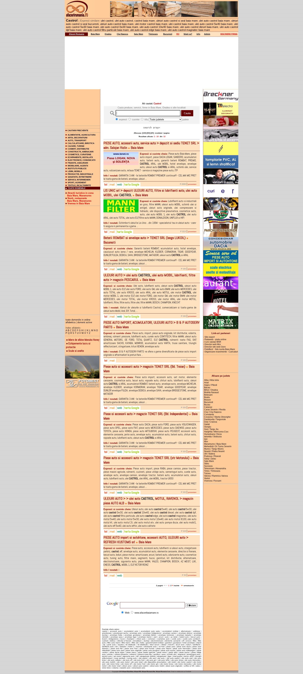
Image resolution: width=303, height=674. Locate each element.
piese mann (131, 652)
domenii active (84, 322)
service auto (107, 656)
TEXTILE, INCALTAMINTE (79, 185)
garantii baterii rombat (154, 643)
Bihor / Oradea (211, 390)
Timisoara (153, 34)
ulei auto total (136, 662)
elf (183, 641)
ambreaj (196, 631)
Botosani (208, 395)
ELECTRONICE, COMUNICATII (81, 160)
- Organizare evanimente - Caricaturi (220, 352)
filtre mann (126, 643)
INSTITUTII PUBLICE (77, 168)
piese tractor (184, 652)
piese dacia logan (117, 652)
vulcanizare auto (138, 668)
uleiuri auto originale (174, 666)
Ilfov (206, 441)
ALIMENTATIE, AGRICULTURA (82, 135)
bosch (104, 639)
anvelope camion (170, 633)
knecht (171, 645)
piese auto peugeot (151, 650)
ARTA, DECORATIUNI (77, 138)
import (198, 643)
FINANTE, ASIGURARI (78, 163)
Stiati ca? (188, 34)
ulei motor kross (166, 664)
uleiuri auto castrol (140, 666)
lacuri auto (180, 645)
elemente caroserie (172, 641)
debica (112, 641)
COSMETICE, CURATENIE (79, 154)
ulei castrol (143, 658)
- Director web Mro (212, 344)
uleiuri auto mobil (157, 666)
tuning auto (132, 658)
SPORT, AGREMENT (77, 182)
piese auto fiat (117, 648)
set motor (117, 656)
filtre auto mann (113, 643)
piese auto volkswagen (186, 650)
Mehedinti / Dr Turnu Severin (217, 446)
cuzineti (105, 641)
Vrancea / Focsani (212, 481)
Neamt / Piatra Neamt (214, 451)
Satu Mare (138, 34)
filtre (194, 641)
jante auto (111, 645)
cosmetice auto (163, 639)
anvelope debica (185, 633)
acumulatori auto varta (150, 631)
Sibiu (206, 463)
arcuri (161, 637)
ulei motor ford (139, 664)
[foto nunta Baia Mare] (82, 367)
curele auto (176, 639)
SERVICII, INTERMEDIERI (79, 180)
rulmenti (133, 654)
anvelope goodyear (132, 635)
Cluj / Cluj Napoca (212, 412)
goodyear (177, 643)
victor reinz (106, 668)
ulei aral (152, 658)
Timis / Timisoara (212, 471)
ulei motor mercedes (183, 664)
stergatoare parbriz (147, 656)
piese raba (173, 652)
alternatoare (186, 631)
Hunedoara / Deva (213, 434)
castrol (104, 631)
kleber (163, 645)
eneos (188, 641)
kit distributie (143, 645)
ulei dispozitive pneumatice (155, 662)
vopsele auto (125, 668)
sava (164, 654)
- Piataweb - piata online (214, 339)
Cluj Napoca (122, 34)
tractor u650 (189, 656)
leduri (188, 645)
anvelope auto (136, 633)
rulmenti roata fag (144, 654)
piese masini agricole (146, 652)
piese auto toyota (168, 650)
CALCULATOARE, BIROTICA (81, 143)
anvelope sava (116, 637)
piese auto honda (147, 648)
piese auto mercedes (181, 648)
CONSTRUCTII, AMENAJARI (80, 152)
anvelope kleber (149, 635)
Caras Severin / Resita (214, 409)
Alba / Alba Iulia (211, 380)
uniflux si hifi (189, 666)
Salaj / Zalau (210, 458)
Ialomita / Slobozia (213, 436)
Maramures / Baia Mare (215, 444)
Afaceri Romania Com (163, 671)
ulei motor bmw (113, 664)
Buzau (207, 404)
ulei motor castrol (184, 662)
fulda (142, 643)
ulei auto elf (127, 660)
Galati (207, 424)
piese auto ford (131, 648)
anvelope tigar (130, 637)
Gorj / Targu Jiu (211, 429)
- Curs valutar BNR (212, 342)
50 (148, 133)
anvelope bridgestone (152, 633)
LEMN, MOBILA (75, 171)
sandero (156, 654)
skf (137, 656)
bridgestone (114, 639)
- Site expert (209, 337)
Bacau (207, 387)
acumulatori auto (131, 631)
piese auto (170, 647)
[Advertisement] (151, 62)
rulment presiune (121, 654)
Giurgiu (207, 427)
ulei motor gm (152, 664)
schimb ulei (171, 654)
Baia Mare (95, 34)
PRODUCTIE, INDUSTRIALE (80, 174)
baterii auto (184, 637)
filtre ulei (135, 643)
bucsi (122, 639)
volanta (115, 668)
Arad (206, 382)
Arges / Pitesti (210, 385)
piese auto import (163, 648)
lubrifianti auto (108, 647)
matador (123, 647)
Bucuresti (167, 34)
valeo (198, 666)
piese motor (162, 652)
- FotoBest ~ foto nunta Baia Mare (219, 349)
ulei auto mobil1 (108, 662)
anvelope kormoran (166, 635)
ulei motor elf (126, 664)
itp (104, 645)
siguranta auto (128, 656)
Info (198, 34)
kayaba (121, 645)
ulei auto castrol (173, 658)
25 (152, 133)
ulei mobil (172, 662)
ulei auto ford (139, 660)
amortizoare (107, 633)
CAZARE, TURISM (76, 146)
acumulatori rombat (170, 631)
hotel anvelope (189, 643)
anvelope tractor (145, 637)
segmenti (181, 654)
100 (144, 133)
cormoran (151, 639)
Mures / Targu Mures (214, 449)
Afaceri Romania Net (148, 671)
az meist (174, 637)
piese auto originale (134, 650)
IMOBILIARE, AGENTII (78, 166)
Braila (207, 397)
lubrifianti (196, 645)
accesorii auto (116, 631)
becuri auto (195, 637)
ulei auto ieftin (164, 660)
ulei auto (161, 658)
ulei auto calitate (114, 660)
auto (167, 637)
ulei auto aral (186, 658)
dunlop (146, 641)
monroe (139, 647)
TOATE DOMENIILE (76, 188)
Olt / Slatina (209, 454)
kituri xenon (154, 645)
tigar (169, 656)
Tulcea (207, 473)
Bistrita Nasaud (211, 392)
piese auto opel (118, 650)
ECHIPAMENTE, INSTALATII (80, 157)
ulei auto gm (151, 660)
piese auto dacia (184, 647)
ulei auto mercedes (192, 660)
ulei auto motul (123, 662)
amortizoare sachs (120, 633)
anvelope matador (184, 635)
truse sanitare (120, 658)
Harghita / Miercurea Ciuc (216, 431)
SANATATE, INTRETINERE (80, 177)
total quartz (177, 656)
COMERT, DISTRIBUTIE (78, 149)
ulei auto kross (177, 660)
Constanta (209, 414)
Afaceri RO (137, 671)
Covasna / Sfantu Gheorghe (217, 417)
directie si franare (124, 641)
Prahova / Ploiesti (212, 456)
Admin (207, 34)
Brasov (207, 400)
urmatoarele (188, 586)
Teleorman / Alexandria (215, 468)
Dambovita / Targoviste (215, 419)
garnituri (168, 643)
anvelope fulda (116, 635)
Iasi (205, 439)
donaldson (137, 641)
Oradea (108, 34)
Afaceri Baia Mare (127, 671)
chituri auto (141, 639)
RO (177, 34)
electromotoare (157, 641)
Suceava (208, 466)
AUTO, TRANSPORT (77, 140)
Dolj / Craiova (210, 422)
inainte (176, 586)
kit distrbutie (131, 645)
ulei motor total (114, 666)
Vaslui (207, 478)
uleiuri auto (126, 666)
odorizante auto (150, 647)
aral (155, 637)
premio (110, 654)
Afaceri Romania (76, 34)
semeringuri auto (193, 654)
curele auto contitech (191, 639)
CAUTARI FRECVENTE (78, 130)
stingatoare (161, 656)
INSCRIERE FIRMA (228, 34)
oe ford (162, 647)
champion (130, 639)
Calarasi (208, 407)
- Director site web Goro (214, 347)
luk (116, 647)
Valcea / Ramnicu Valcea (216, 476)
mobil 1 (131, 647)
